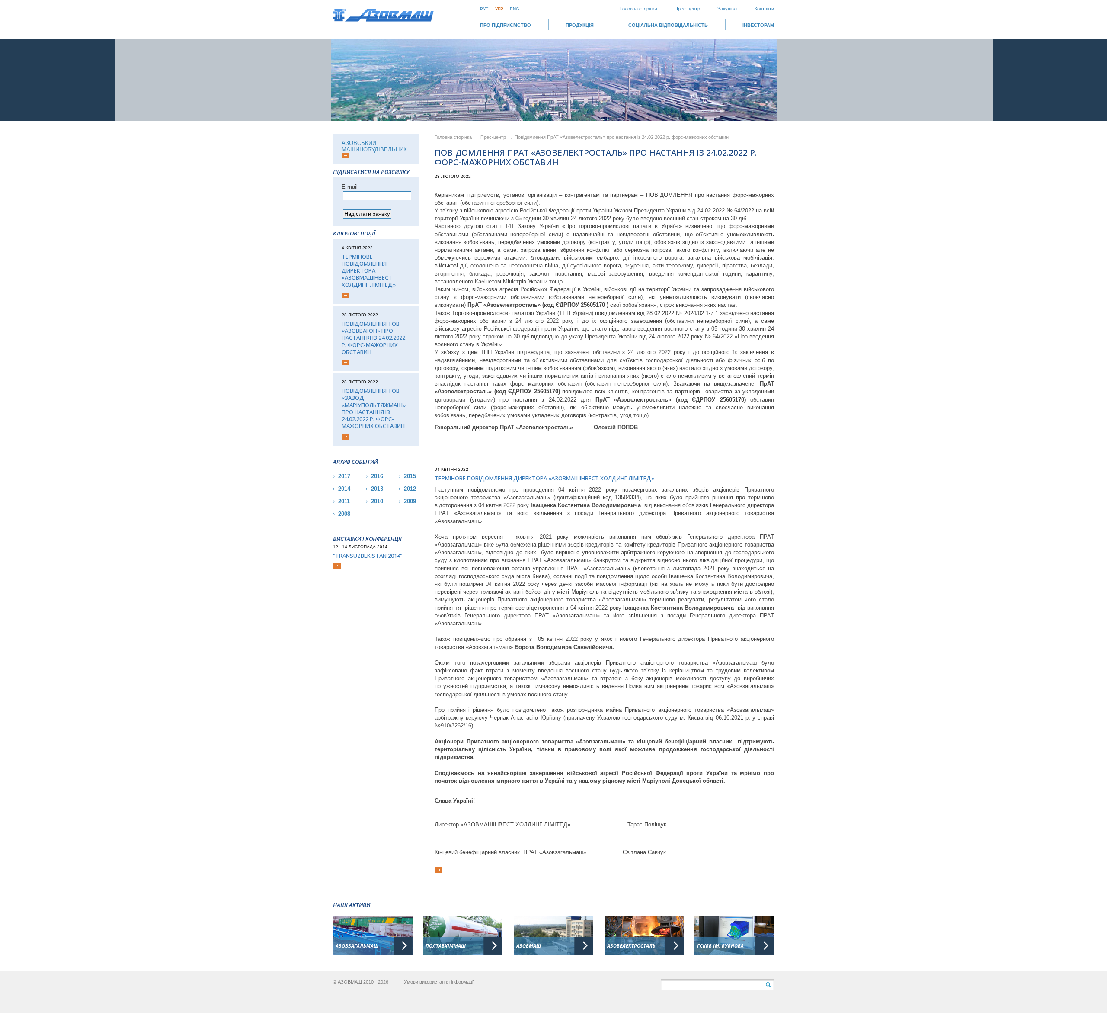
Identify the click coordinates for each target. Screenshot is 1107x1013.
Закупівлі (727, 8)
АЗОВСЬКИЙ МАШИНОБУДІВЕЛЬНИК (374, 146)
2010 (377, 501)
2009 (410, 501)
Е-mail (350, 186)
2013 (377, 489)
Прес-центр (687, 8)
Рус (484, 8)
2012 (410, 489)
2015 (410, 476)
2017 (344, 476)
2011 (344, 501)
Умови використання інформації (439, 981)
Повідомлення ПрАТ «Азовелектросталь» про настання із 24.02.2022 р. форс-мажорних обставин (622, 137)
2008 (344, 514)
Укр (499, 8)
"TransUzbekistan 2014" (367, 555)
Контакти (764, 8)
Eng (514, 8)
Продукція (580, 25)
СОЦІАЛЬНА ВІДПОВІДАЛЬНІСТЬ (668, 25)
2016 (377, 476)
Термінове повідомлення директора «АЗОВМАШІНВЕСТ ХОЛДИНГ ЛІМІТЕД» (369, 270)
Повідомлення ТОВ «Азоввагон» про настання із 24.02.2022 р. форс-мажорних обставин (373, 337)
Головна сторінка (638, 8)
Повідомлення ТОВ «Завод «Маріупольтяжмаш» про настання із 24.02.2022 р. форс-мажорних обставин (374, 408)
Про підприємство (505, 25)
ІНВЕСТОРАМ (758, 25)
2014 (344, 489)
